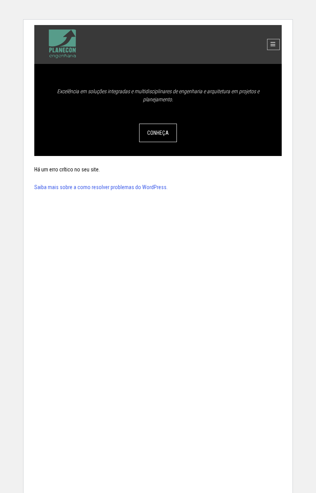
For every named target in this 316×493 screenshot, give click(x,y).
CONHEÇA (158, 133)
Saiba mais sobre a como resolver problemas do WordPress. (101, 187)
